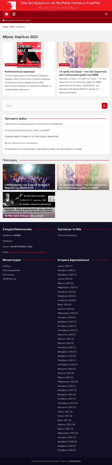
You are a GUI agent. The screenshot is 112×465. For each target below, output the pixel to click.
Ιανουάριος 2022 (65, 386)
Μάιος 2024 (63, 304)
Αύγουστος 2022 (65, 369)
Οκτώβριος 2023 (65, 326)
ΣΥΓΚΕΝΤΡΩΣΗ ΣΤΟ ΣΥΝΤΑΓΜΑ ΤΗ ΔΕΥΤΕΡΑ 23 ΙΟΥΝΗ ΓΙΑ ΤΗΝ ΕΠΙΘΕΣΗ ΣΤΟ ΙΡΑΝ (43, 149)
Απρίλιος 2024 (64, 309)
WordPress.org (9, 279)
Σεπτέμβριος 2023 (66, 330)
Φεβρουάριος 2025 (66, 287)
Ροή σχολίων (9, 274)
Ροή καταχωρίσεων (11, 270)
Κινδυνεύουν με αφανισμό (20, 71)
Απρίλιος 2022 (64, 373)
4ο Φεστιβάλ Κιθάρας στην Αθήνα (24, 215)
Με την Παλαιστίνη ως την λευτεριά (21, 143)
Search (104, 106)
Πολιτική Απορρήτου (67, 235)
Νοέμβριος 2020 (65, 446)
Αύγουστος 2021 (65, 407)
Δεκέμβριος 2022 (66, 352)
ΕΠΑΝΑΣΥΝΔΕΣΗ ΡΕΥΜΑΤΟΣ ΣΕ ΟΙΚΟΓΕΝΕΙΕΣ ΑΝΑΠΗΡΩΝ (31, 136)
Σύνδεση (7, 266)
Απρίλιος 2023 (64, 339)
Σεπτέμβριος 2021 (66, 403)
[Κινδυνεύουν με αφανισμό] (29, 55)
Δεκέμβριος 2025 (66, 274)
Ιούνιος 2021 (63, 416)
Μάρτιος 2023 (64, 343)
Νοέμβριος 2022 (65, 356)
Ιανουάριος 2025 (65, 292)
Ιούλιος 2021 (64, 411)
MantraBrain (75, 461)
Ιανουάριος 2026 (65, 270)
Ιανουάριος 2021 (65, 437)
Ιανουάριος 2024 (65, 317)
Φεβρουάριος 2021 (66, 433)
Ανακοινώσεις (10, 65)
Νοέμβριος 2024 (65, 296)
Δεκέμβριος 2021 (66, 390)
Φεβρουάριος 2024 (66, 313)
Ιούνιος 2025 (63, 279)
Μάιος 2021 (63, 420)
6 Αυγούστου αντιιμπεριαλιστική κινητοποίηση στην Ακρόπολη (34, 124)
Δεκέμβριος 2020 (66, 441)
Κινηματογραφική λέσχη (28, 65)
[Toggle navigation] (13, 14)
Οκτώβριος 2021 (65, 399)
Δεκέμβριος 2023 (66, 321)
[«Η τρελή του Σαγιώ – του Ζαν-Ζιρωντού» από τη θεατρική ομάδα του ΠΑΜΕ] (83, 55)
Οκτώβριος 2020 (65, 450)
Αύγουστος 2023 (65, 334)
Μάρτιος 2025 (64, 283)
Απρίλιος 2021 (64, 424)
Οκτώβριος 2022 (65, 360)
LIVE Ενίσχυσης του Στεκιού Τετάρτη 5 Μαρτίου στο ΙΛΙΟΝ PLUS (27, 186)
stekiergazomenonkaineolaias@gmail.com (27, 252)
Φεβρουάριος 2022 (66, 381)
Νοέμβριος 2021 (65, 394)
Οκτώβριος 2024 (65, 300)
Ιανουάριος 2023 (65, 347)
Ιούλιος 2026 (64, 266)
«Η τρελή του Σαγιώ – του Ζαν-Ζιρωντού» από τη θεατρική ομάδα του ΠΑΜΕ (83, 186)
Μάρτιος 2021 (64, 429)
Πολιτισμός (64, 65)
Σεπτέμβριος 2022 (66, 364)
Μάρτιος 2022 (64, 377)
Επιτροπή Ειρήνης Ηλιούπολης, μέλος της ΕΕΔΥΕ (27, 130)
